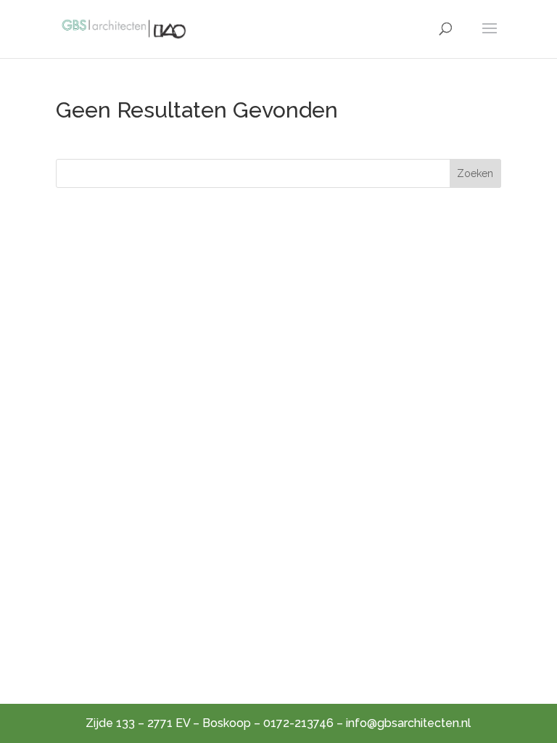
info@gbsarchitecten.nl (408, 723)
